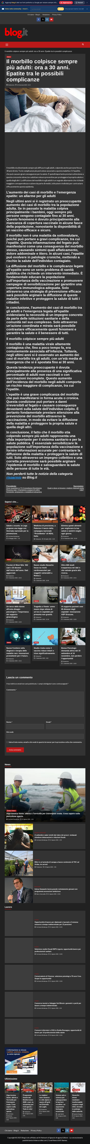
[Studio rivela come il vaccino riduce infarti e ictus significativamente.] (45, 636)
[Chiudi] (87, 2)
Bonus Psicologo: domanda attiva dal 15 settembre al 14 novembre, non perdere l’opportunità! (71, 653)
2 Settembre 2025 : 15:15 (15, 661)
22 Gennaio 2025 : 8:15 (24, 85)
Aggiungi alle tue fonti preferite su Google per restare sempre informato (33, 2)
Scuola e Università (40, 832)
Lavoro (37, 919)
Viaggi (42, 1089)
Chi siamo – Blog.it (33, 14)
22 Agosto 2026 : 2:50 (56, 840)
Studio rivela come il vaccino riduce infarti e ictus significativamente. (44, 650)
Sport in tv (26, 1089)
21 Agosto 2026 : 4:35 (56, 1008)
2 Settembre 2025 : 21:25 (42, 619)
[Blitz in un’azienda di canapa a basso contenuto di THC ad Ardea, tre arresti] (19, 863)
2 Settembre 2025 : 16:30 (69, 619)
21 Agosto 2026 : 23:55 (54, 894)
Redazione (46, 14)
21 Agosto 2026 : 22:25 (56, 927)
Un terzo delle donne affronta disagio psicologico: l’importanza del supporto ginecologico (17, 612)
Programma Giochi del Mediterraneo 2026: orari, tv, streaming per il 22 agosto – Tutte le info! (28, 1102)
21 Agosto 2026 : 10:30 (56, 981)
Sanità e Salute (11, 810)
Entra (60, 9)
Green (58, 1089)
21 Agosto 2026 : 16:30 (56, 954)
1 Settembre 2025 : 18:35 (69, 663)
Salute (9, 57)
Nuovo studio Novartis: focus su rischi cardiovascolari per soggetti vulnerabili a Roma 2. (44, 570)
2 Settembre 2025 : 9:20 (42, 658)
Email (49, 722)
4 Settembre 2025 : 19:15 (15, 578)
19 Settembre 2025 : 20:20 (70, 538)
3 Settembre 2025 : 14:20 (15, 622)
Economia (37, 886)
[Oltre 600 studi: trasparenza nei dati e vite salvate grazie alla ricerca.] (72, 553)
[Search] (83, 44)
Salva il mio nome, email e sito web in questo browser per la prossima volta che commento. (45, 742)
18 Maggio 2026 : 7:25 (14, 538)
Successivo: (65, 488)
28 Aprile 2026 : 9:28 (49, 539)
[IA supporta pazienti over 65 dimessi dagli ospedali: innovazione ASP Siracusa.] (72, 595)
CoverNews (52, 1140)
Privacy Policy (56, 14)
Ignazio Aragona (78, 1114)
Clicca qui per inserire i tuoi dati (74, 9)
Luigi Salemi (61, 1114)
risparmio (13, 477)
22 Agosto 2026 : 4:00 (27, 819)
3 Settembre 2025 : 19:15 (69, 578)
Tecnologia (76, 1089)
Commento (11, 690)
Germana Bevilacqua (13, 536)
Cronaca (37, 859)
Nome (9, 722)
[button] (7, 44)
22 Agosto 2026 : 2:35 (50, 867)
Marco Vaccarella (41, 894)
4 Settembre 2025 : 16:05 (42, 580)
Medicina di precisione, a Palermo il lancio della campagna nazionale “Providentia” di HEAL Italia (45, 531)
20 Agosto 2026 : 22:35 (56, 1035)
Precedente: (24, 489)
